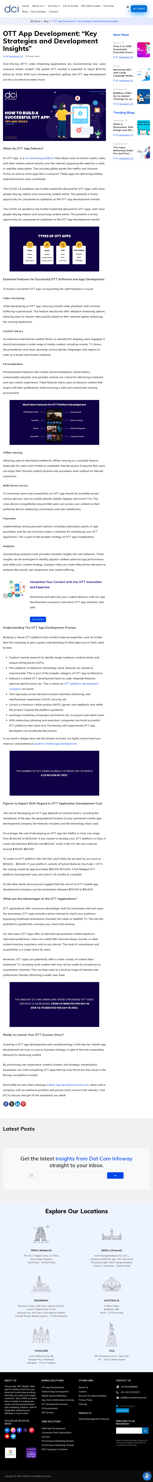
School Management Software (94, 1419)
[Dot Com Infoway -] (11, 9)
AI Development (50, 1408)
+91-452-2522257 (130, 1392)
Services (53, 5)
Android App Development (55, 1391)
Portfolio (109, 5)
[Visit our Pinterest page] (31, 1430)
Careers (83, 1391)
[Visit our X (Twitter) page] (25, 1430)
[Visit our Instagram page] (13, 1430)
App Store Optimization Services (58, 1400)
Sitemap (83, 1404)
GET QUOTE (139, 8)
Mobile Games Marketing (54, 1395)
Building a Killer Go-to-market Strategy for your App (123, 97)
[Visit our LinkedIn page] (7, 1430)
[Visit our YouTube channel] (7, 1436)
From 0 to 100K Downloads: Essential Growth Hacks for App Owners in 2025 (123, 52)
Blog (24, 11)
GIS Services (48, 1412)
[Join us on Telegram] (13, 1436)
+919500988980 (129, 1386)
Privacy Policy (85, 1400)
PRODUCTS (85, 1413)
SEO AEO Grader (91, 5)
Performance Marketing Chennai (58, 1445)
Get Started (38, 619)
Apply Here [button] (122, 1410)
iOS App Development (53, 1387)
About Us (37, 5)
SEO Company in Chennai (54, 1449)
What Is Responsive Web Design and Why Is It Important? (123, 129)
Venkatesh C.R (16, 56)
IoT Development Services (55, 1404)
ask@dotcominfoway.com (133, 1397)
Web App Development (53, 1428)
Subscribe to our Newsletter (125, 1422)
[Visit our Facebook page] (19, 1430)
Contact (53, 11)
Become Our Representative (93, 1395)
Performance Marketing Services (58, 1441)
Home (25, 5)
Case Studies (38, 11)
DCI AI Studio (70, 5)
